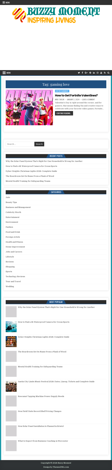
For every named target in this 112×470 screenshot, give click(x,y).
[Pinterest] (90, 73)
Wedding (10, 286)
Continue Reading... (64, 113)
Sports (9, 271)
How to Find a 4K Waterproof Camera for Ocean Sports (31, 166)
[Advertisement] (56, 48)
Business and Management (18, 207)
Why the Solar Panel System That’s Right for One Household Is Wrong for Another (44, 161)
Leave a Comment (88, 99)
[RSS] (105, 73)
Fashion (9, 227)
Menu (8, 2)
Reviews (10, 262)
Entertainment (62, 91)
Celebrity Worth (13, 212)
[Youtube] (101, 73)
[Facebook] (82, 73)
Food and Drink (13, 232)
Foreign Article (13, 237)
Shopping (10, 267)
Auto (8, 197)
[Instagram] (97, 73)
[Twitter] (79, 73)
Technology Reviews (15, 276)
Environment (12, 222)
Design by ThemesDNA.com (56, 467)
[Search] (108, 73)
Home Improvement (15, 247)
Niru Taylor (59, 99)
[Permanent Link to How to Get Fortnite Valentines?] (29, 107)
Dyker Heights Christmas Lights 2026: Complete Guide (31, 171)
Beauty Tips (11, 202)
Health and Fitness (14, 242)
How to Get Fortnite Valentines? (76, 95)
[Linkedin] (94, 73)
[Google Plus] (86, 73)
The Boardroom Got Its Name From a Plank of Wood (30, 176)
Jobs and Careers (14, 252)
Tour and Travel (13, 281)
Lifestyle (10, 257)
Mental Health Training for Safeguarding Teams (28, 181)
